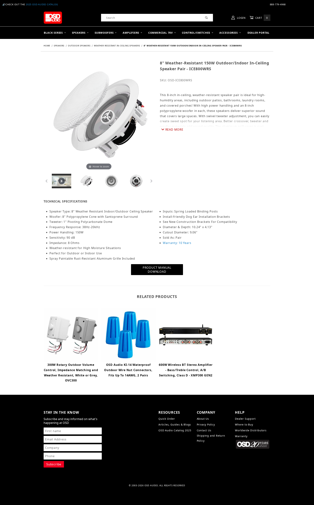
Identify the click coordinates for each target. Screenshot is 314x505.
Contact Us (204, 430)
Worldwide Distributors (251, 430)
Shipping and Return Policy (211, 438)
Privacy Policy (206, 424)
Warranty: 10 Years (177, 243)
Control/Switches (196, 32)
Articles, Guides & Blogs (174, 424)
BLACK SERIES (53, 32)
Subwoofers (104, 32)
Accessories (228, 32)
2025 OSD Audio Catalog (42, 4)
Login (241, 17)
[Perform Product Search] (206, 17)
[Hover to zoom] (99, 115)
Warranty (241, 436)
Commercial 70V (160, 32)
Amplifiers (131, 32)
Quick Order (166, 418)
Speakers (79, 32)
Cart (261, 17)
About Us (203, 418)
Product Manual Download (157, 270)
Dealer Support (245, 418)
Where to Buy (244, 424)
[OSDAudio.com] (53, 17)
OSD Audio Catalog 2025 (174, 430)
